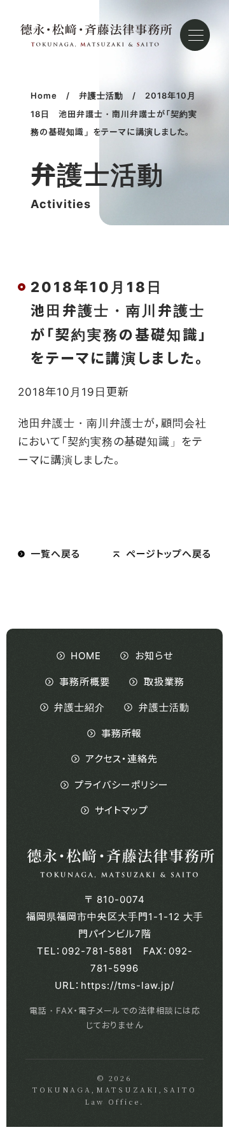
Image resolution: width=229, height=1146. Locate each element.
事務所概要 (84, 682)
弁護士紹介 (79, 707)
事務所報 (121, 733)
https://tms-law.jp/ (127, 985)
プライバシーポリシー (121, 785)
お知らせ (154, 656)
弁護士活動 (164, 707)
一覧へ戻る (55, 554)
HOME (86, 656)
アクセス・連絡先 (121, 759)
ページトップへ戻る (168, 554)
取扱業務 (164, 682)
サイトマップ (121, 810)
